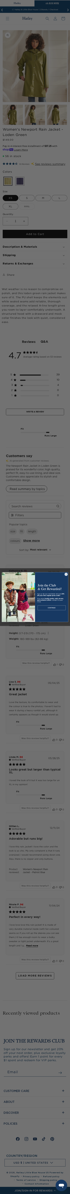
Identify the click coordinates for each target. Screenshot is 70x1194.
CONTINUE (51, 607)
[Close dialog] (66, 574)
